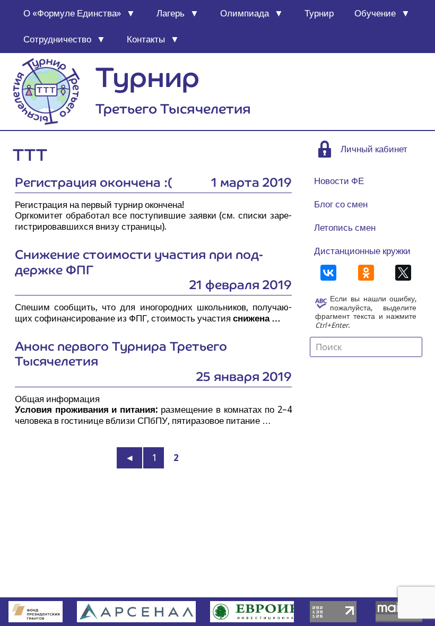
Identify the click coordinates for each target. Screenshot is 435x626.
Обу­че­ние (375, 13)
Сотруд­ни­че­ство (57, 39)
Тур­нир (319, 13)
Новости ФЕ (339, 181)
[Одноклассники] (366, 273)
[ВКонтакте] (328, 273)
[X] (403, 273)
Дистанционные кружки (362, 251)
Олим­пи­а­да (244, 13)
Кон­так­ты (146, 39)
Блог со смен (341, 204)
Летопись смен (345, 227)
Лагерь (170, 13)
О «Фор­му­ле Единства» (72, 13)
